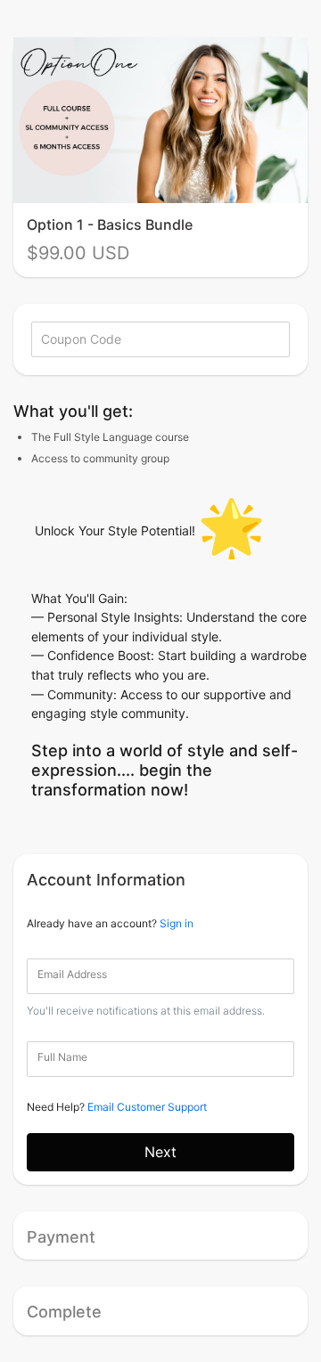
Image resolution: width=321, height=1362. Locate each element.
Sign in (176, 923)
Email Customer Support (147, 1106)
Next (160, 1152)
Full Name (62, 1057)
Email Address (72, 974)
